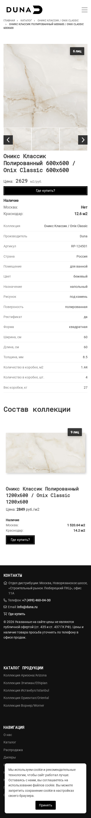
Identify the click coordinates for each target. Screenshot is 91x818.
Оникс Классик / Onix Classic (66, 226)
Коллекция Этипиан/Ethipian (25, 683)
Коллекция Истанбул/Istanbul (26, 690)
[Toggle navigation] (85, 10)
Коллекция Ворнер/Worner (24, 705)
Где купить (16, 614)
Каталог (10, 742)
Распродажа (13, 750)
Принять (45, 805)
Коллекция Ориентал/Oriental (26, 698)
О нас (8, 735)
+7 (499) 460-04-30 (36, 600)
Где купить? (45, 191)
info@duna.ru (27, 607)
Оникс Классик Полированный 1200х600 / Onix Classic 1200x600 (42, 495)
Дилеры (10, 757)
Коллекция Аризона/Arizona (25, 675)
